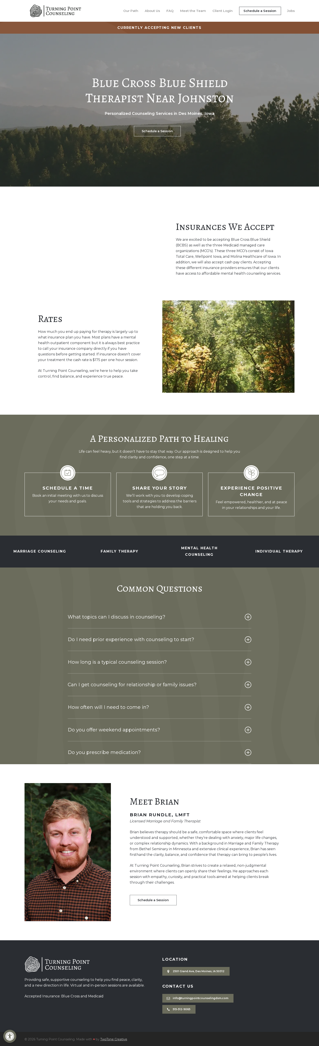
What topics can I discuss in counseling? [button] (116, 617)
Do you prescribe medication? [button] (104, 752)
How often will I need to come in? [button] (108, 707)
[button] (9, 1036)
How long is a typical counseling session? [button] (117, 662)
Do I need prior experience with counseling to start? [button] (131, 639)
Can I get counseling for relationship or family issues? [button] (132, 685)
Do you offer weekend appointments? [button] (114, 730)
